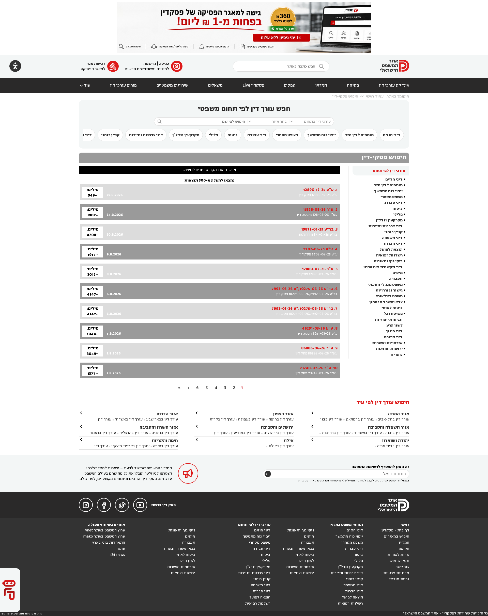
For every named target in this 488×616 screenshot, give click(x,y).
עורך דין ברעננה (102, 432)
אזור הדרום (167, 414)
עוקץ (121, 548)
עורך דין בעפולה (251, 419)
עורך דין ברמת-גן (360, 419)
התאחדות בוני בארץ (108, 542)
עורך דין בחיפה (281, 419)
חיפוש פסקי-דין (345, 96)
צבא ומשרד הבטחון (386, 302)
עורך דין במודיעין (245, 432)
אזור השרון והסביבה (159, 427)
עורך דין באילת (281, 446)
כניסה (164, 63)
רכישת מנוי (95, 63)
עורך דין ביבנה (397, 432)
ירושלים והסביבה (277, 427)
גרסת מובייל (399, 579)
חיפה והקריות (164, 440)
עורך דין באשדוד (368, 432)
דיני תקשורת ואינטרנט (383, 267)
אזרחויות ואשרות (387, 343)
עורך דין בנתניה (165, 432)
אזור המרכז (398, 414)
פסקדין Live (253, 85)
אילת (288, 440)
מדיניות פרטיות (396, 573)
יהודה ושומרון (395, 440)
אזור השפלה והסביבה (388, 427)
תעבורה (396, 278)
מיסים (397, 272)
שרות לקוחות (398, 554)
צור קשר (402, 567)
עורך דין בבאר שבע (162, 419)
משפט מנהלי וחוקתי (385, 284)
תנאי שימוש (399, 560)
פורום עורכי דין (123, 85)
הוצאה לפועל (391, 249)
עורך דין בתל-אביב (393, 419)
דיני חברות (393, 243)
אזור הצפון (283, 414)
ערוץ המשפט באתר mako (104, 536)
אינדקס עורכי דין (394, 85)
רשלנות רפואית (389, 255)
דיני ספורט (393, 337)
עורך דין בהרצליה (133, 432)
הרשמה (149, 63)
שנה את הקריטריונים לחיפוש (207, 170)
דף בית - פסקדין (395, 530)
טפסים (290, 85)
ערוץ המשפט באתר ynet (105, 530)
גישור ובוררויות (389, 290)
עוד (84, 85)
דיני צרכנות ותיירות (146, 135)
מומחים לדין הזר (359, 135)
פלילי (213, 135)
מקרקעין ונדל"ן (185, 135)
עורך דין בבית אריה (393, 446)
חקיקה (404, 548)
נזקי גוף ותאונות (388, 261)
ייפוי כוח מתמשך (321, 135)
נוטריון (396, 354)
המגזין (321, 85)
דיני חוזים (391, 135)
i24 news (117, 554)
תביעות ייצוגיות (389, 319)
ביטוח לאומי (392, 308)
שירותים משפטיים (172, 85)
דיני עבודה (256, 135)
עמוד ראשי (375, 96)
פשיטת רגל (393, 313)
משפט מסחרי (287, 135)
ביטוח (232, 135)
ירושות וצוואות (389, 348)
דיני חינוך (394, 331)
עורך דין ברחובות (336, 432)
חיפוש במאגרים (396, 536)
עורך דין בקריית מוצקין (130, 446)
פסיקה (353, 85)
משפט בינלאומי (389, 296)
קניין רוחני (110, 135)
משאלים (215, 85)
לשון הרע (394, 325)
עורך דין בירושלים (279, 432)
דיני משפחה (392, 237)
